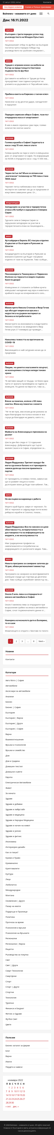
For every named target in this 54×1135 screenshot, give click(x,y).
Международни (13, 890)
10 (15, 1091)
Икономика (11, 841)
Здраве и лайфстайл (15, 809)
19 (21, 1095)
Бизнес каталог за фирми (18, 1045)
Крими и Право (13, 858)
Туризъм (10, 1003)
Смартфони (11, 976)
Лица (8, 879)
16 (12, 1095)
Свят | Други (12, 965)
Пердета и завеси (14, 1067)
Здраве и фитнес (14, 836)
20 (23, 1095)
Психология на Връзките (17, 933)
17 (15, 1095)
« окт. (8, 1106)
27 (23, 1098)
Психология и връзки (16, 927)
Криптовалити (12, 868)
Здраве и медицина (15, 814)
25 (18, 1098)
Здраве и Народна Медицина (20, 820)
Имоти (9, 1061)
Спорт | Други (12, 987)
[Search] (48, 13)
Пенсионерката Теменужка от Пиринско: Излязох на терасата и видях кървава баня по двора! (26, 277)
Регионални (11, 938)
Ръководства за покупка (17, 954)
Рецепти (10, 949)
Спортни (10, 992)
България (10, 712)
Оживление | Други (15, 901)
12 (21, 1091)
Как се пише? (12, 852)
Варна (8, 734)
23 (12, 1098)
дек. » (16, 1106)
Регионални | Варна (15, 944)
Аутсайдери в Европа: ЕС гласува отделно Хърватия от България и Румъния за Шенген (27, 243)
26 (21, 1098)
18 (18, 1095)
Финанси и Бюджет (15, 1008)
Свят (8, 960)
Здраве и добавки (14, 804)
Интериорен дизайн (15, 847)
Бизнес (9, 702)
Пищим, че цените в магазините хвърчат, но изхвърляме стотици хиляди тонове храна (26, 370)
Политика (10, 917)
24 (15, 1098)
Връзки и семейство (15, 750)
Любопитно (11, 884)
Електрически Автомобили (18, 782)
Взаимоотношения (15, 739)
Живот (9, 788)
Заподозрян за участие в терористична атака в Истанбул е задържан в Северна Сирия (26, 210)
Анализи (10, 696)
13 (23, 1091)
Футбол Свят (11, 1019)
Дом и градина (13, 761)
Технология (11, 997)
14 (7, 1095)
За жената (10, 793)
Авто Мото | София (15, 680)
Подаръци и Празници (16, 911)
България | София (14, 728)
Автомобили (11, 685)
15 (10, 1095)
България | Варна (14, 718)
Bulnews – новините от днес (19, 13)
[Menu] (41, 13)
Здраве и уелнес (13, 831)
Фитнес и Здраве (14, 1013)
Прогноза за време (15, 922)
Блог (8, 1051)
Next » (41, 641)
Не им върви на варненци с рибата (23, 499)
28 (7, 1102)
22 (10, 1098)
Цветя (8, 1024)
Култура (9, 874)
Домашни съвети (14, 771)
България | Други (14, 723)
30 (12, 1102)
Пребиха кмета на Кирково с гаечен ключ (26, 94)
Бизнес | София (13, 707)
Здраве (9, 798)
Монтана (10, 895)
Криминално (12, 863)
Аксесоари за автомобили (18, 691)
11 (18, 1091)
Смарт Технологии (14, 970)
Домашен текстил (14, 766)
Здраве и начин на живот (18, 825)
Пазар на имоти (13, 906)
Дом (7, 755)
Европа (9, 777)
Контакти (47, 2)
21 (7, 1098)
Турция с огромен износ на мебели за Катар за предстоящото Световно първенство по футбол (24, 68)
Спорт (8, 981)
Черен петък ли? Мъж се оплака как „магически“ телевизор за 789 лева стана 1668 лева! (26, 176)
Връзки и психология (16, 745)
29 (10, 1102)
